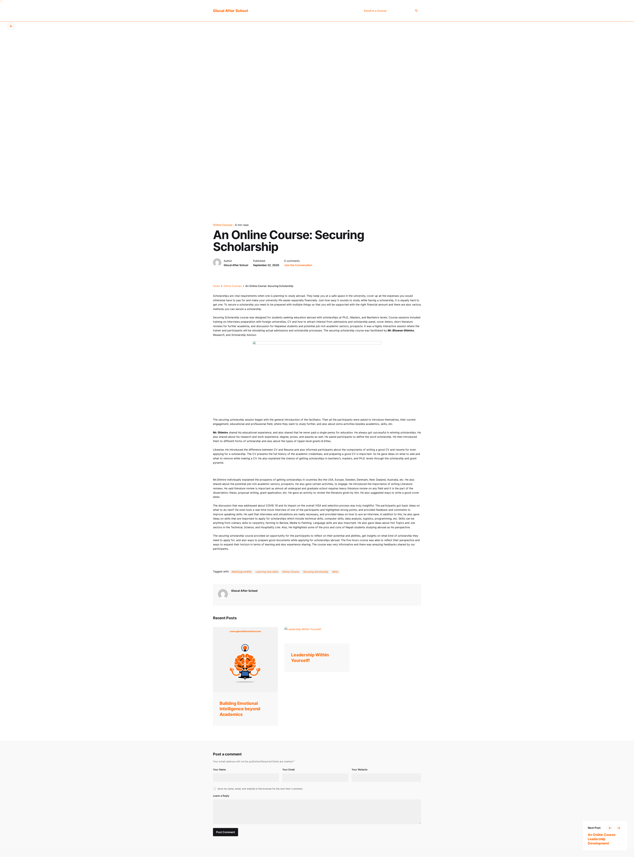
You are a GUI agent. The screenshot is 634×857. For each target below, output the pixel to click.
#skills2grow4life (242, 571)
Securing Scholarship (315, 571)
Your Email (288, 769)
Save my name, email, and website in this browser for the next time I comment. (260, 788)
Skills (335, 571)
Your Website (360, 769)
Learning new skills (267, 571)
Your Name (219, 769)
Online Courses (222, 225)
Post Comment (225, 832)
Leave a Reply (221, 795)
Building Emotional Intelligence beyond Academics (240, 709)
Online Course (290, 571)
